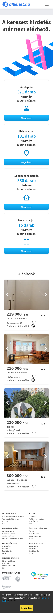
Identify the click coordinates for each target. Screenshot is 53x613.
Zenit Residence (34, 534)
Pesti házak (6, 549)
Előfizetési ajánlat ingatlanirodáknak (8, 535)
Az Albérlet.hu (33, 521)
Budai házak (33, 549)
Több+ (4, 524)
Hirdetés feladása (8, 531)
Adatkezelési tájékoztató (10, 519)
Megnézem (26, 117)
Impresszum (6, 521)
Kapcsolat (32, 517)
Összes (31, 531)
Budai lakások (33, 546)
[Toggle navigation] (47, 4)
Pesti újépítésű (7, 551)
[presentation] (7, 295)
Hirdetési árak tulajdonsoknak (12, 538)
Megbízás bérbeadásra (36, 519)
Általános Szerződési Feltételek (13, 517)
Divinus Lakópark (35, 536)
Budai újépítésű (34, 551)
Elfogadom (26, 607)
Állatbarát (5, 563)
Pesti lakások (6, 546)
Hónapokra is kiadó (8, 566)
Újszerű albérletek (8, 561)
